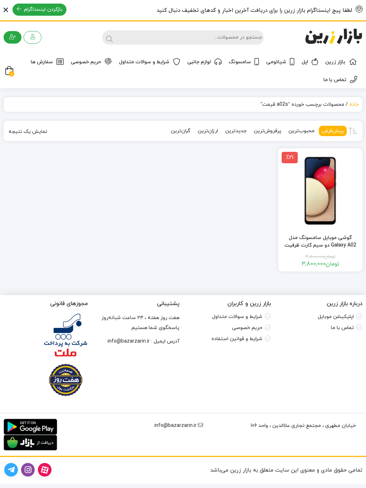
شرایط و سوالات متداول (144, 62)
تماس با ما (334, 79)
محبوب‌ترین (301, 131)
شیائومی (276, 62)
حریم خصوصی (86, 62)
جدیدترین (236, 131)
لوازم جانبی (199, 62)
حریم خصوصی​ (247, 327)
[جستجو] (108, 37)
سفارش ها (42, 62)
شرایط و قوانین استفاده (237, 338)
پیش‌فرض (333, 131)
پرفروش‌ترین (267, 131)
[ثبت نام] (12, 37)
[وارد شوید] (32, 37)
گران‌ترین (181, 131)
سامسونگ (240, 62)
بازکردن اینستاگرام (43, 9)
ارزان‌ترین (208, 131)
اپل (305, 62)
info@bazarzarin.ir (129, 341)
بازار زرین (335, 62)
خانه (354, 104)
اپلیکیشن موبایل (336, 316)
